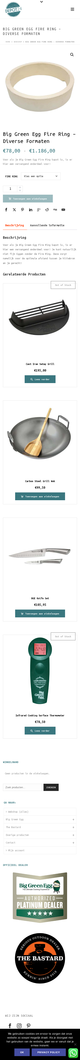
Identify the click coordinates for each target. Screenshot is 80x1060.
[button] (72, 54)
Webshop (18, 42)
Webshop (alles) (18, 811)
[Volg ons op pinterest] (28, 1026)
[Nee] (75, 1044)
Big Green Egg (14, 819)
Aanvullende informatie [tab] (47, 225)
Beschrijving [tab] (14, 225)
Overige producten (17, 835)
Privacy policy (48, 1052)
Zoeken (51, 787)
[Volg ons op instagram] (19, 1026)
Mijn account (16, 850)
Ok (22, 1052)
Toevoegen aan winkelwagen (30, 199)
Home (8, 42)
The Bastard (13, 827)
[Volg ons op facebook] (10, 1026)
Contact (10, 842)
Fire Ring (11, 176)
